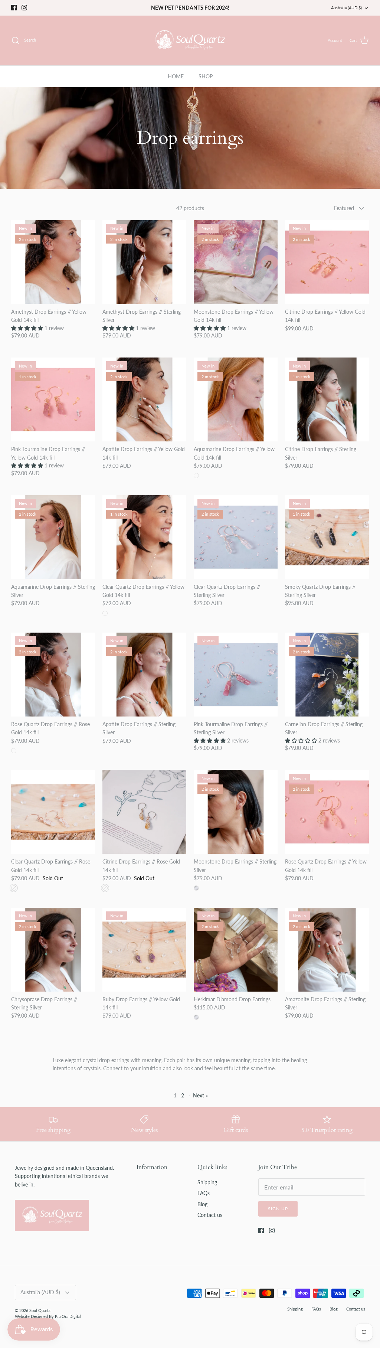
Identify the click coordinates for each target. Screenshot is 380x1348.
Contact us (209, 1215)
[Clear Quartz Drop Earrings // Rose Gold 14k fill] (53, 812)
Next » (200, 1095)
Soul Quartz (39, 1310)
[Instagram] (24, 7)
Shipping (207, 1182)
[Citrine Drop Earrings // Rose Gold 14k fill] (144, 812)
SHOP (206, 76)
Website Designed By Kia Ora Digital (48, 1316)
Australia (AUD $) (346, 7)
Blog (202, 1204)
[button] (28, 328)
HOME (176, 76)
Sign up (278, 1208)
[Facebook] (14, 7)
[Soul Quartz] (190, 40)
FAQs (203, 1193)
